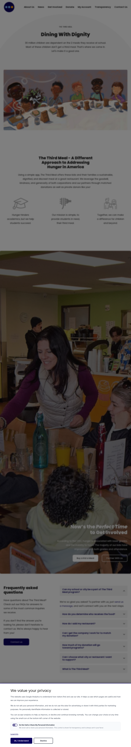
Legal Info (14, 734)
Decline (43, 741)
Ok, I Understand (21, 741)
